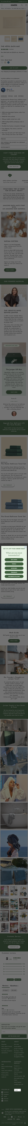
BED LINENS (14, 559)
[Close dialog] (25, 547)
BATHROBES (14, 568)
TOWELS (14, 564)
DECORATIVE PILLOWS (14, 576)
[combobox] (17, 1090)
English (16, 1090)
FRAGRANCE (14, 572)
